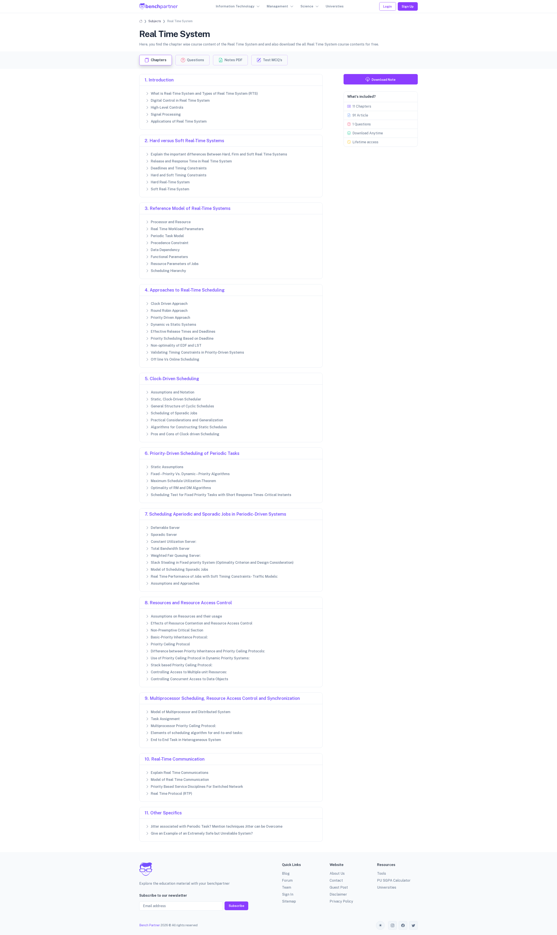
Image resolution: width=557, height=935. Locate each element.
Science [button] (306, 6)
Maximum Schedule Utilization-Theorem (183, 481)
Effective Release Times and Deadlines (183, 331)
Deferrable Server (165, 528)
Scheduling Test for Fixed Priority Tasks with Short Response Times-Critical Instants (221, 495)
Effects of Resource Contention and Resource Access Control (201, 623)
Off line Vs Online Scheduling (175, 359)
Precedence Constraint (169, 243)
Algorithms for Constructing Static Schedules (189, 427)
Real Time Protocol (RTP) (171, 794)
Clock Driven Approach (169, 304)
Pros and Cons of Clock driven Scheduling (185, 434)
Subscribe (236, 906)
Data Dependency (165, 250)
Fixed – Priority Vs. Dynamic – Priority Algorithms (190, 474)
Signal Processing (166, 114)
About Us (337, 873)
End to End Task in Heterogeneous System (186, 740)
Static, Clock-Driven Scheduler (176, 399)
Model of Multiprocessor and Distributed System (190, 712)
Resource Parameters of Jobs (175, 264)
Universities (386, 887)
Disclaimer (338, 894)
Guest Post (339, 887)
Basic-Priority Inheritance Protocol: (179, 637)
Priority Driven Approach (170, 318)
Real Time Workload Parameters (177, 229)
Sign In (287, 894)
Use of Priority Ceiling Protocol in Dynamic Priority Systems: (200, 658)
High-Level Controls (167, 107)
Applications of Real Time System (179, 121)
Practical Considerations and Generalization (187, 420)
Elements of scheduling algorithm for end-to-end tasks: (197, 733)
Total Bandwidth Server (170, 549)
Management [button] (277, 6)
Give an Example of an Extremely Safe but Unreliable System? (202, 833)
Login (387, 6)
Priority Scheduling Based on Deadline (182, 338)
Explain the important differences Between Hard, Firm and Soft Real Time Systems (219, 154)
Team (286, 887)
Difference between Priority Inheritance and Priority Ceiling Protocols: (208, 651)
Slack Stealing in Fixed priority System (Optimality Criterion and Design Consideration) (222, 562)
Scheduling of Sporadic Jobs (174, 413)
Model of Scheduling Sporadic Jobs (179, 569)
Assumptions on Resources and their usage (186, 616)
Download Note (384, 79)
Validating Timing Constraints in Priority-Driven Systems (197, 352)
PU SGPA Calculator (394, 880)
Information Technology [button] (235, 6)
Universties (335, 6)
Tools (381, 873)
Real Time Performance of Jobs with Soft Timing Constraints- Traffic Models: (214, 576)
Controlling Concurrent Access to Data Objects (189, 679)
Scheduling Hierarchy (168, 271)
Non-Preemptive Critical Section (177, 630)
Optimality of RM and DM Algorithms (181, 488)
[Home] (140, 21)
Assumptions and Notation (172, 392)
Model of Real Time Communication (180, 780)
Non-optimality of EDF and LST (176, 345)
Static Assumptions (167, 467)
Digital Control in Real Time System (180, 100)
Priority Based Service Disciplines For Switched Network (197, 787)
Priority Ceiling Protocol (170, 644)
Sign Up (408, 6)
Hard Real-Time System (170, 182)
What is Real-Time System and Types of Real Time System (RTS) (204, 93)
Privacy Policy (341, 901)
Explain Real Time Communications (179, 773)
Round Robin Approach (169, 311)
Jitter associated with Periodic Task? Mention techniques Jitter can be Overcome (216, 826)
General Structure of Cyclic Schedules (182, 406)
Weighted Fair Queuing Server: (176, 556)
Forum (287, 880)
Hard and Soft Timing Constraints (178, 175)
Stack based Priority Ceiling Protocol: (181, 665)
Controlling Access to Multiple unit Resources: (189, 672)
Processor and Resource (171, 222)
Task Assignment (165, 719)
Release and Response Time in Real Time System (191, 161)
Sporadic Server (164, 535)
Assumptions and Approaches (175, 583)
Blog (286, 873)
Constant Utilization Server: (173, 542)
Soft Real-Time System (170, 189)
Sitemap (289, 901)
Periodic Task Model (167, 236)
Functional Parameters (169, 257)
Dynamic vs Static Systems (173, 324)
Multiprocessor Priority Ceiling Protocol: (183, 726)
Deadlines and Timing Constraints (179, 168)
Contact (336, 880)
